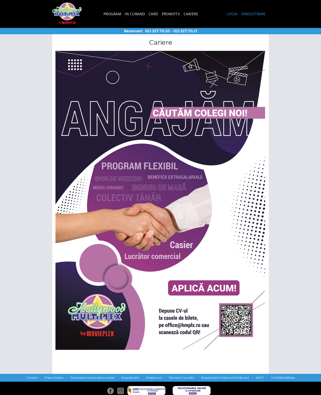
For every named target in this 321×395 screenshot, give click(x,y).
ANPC (260, 377)
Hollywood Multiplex (67, 13)
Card (153, 14)
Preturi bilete (54, 377)
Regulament (130, 377)
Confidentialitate (283, 377)
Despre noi (154, 377)
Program (112, 14)
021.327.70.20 (157, 31)
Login (232, 14)
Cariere (191, 14)
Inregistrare (253, 14)
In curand (135, 14)
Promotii (171, 14)
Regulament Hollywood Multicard (225, 377)
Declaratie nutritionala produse (92, 377)
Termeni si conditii (181, 377)
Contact (32, 377)
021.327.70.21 (185, 31)
